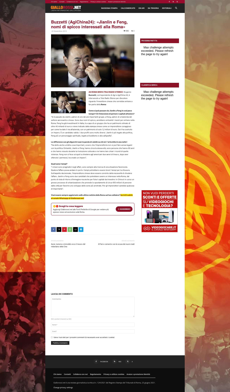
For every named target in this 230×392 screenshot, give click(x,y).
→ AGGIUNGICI (124, 209)
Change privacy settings (63, 387)
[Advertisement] (92, 271)
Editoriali (167, 8)
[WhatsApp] (70, 229)
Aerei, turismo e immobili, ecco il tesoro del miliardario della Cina (68, 245)
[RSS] (173, 1)
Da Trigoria (153, 8)
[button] (176, 8)
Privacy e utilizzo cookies (98, 2)
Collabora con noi (72, 2)
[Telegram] (81, 229)
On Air (141, 8)
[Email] (75, 229)
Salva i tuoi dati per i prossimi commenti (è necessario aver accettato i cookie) (84, 337)
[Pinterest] (64, 229)
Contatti (61, 2)
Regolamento (84, 2)
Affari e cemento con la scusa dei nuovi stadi (116, 244)
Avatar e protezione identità (116, 2)
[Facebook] (169, 1)
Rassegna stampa (109, 8)
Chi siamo (54, 2)
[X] (177, 1)
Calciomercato (128, 8)
